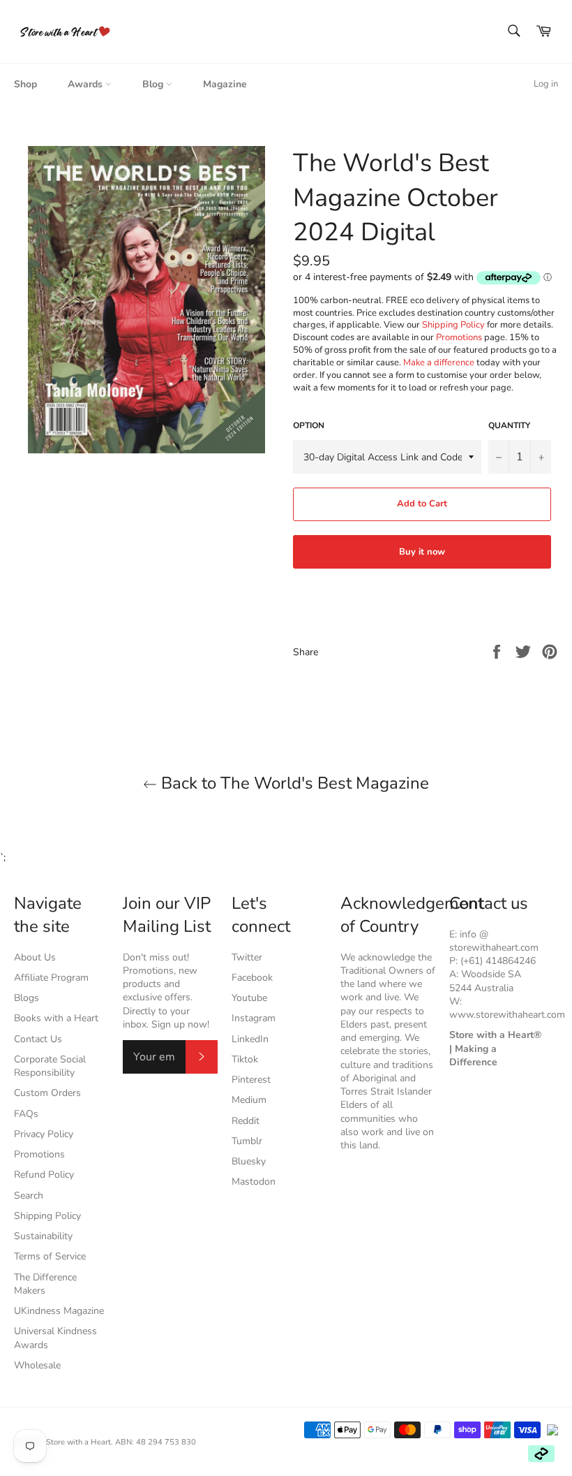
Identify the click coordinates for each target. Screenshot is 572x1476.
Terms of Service (50, 1256)
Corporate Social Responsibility (50, 1066)
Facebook (252, 977)
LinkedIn (250, 1039)
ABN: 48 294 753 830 (155, 1442)
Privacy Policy (43, 1134)
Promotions (459, 337)
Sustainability (43, 1236)
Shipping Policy (453, 325)
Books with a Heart (56, 1018)
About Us (35, 957)
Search (28, 1195)
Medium (249, 1099)
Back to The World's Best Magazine (293, 783)
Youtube (249, 997)
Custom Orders (47, 1092)
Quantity (509, 425)
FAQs (26, 1113)
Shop (25, 84)
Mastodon (254, 1181)
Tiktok (245, 1059)
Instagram (254, 1018)
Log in (546, 84)
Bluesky (249, 1161)
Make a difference (438, 362)
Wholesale (37, 1365)
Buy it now (422, 552)
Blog (154, 84)
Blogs (26, 997)
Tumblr (247, 1141)
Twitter (247, 957)
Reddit (245, 1120)
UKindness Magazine (59, 1310)
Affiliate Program (51, 977)
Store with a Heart (78, 1442)
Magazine (225, 84)
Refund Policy (44, 1174)
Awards (86, 84)
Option (308, 425)
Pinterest (251, 1079)
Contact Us (38, 1039)
